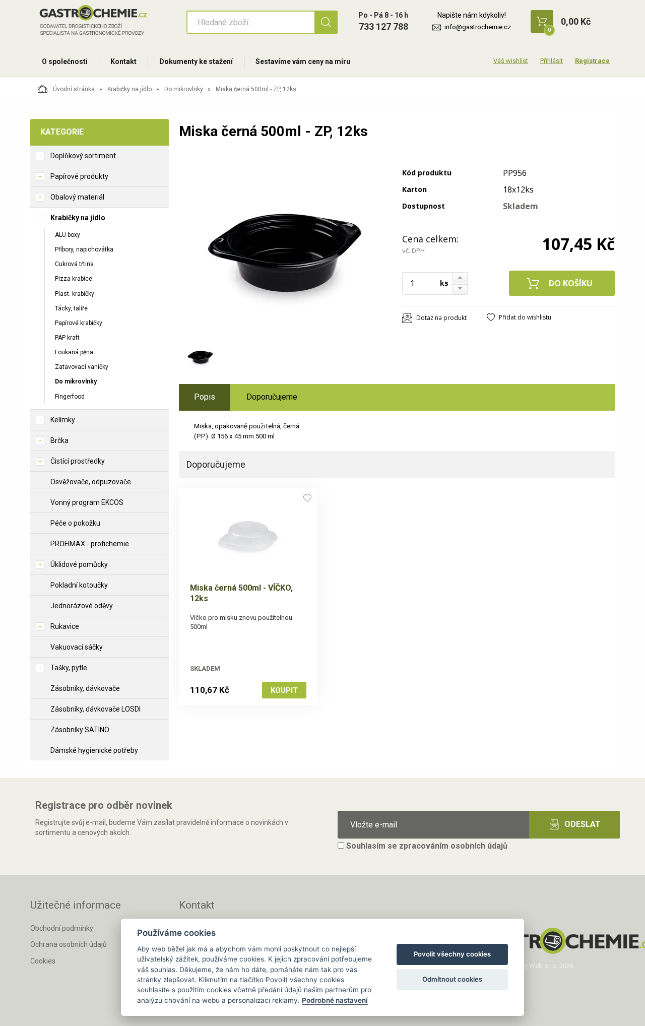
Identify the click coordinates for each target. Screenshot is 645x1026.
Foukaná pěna (74, 352)
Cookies (42, 961)
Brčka (59, 440)
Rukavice (64, 626)
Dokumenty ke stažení (196, 61)
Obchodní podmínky (61, 928)
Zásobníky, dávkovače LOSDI (95, 709)
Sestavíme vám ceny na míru (302, 61)
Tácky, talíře (71, 308)
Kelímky (62, 420)
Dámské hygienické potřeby (94, 750)
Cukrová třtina (74, 264)
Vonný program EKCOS (86, 502)
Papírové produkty (79, 176)
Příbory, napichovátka (84, 249)
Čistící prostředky (77, 461)
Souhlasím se (425, 846)
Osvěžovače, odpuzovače (90, 482)
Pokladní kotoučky (79, 585)
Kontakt (123, 61)
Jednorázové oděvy (81, 606)
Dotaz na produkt (441, 317)
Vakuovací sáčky (76, 647)
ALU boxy (67, 234)
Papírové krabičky (78, 323)
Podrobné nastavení (335, 1000)
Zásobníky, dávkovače (85, 688)
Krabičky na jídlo (129, 89)
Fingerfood (70, 396)
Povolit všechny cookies (452, 954)
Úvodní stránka (74, 89)
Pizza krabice (73, 278)
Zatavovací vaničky (81, 366)
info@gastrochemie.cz (477, 27)
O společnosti (65, 61)
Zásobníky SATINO (79, 730)
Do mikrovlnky (183, 89)
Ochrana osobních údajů (68, 944)
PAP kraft (67, 337)
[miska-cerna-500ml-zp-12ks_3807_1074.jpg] (285, 245)
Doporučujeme (271, 397)
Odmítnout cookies (452, 979)
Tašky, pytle (68, 668)
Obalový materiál (77, 197)
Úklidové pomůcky (79, 564)
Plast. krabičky (74, 293)
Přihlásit (551, 61)
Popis (204, 397)
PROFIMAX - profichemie (89, 544)
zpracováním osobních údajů (453, 846)
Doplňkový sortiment (83, 156)
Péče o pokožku (75, 523)
